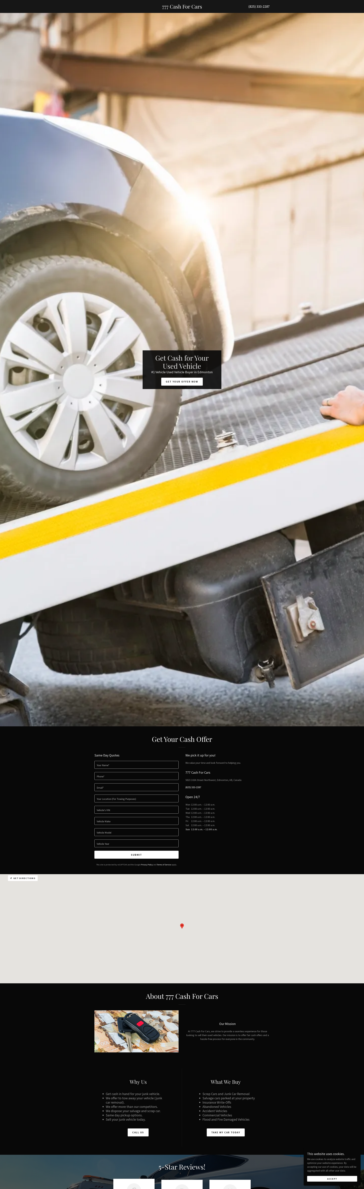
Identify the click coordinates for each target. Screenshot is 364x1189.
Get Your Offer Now (182, 381)
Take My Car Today (225, 1132)
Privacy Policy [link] (147, 864)
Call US (138, 1132)
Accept (332, 1178)
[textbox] (136, 765)
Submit (136, 854)
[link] (182, 7)
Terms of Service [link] (164, 864)
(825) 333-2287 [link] (259, 6)
